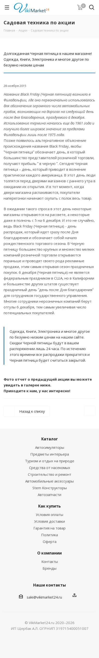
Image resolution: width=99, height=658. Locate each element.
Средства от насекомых (49, 467)
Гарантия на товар (49, 528)
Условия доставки (49, 521)
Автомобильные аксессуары (49, 481)
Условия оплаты (49, 514)
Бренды (49, 568)
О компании (49, 553)
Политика (49, 534)
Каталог (49, 439)
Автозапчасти (49, 494)
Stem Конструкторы (49, 487)
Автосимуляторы (49, 447)
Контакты (49, 561)
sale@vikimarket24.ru (44, 597)
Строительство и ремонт (49, 474)
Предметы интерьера (49, 454)
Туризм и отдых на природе (49, 460)
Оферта (49, 541)
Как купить (49, 506)
